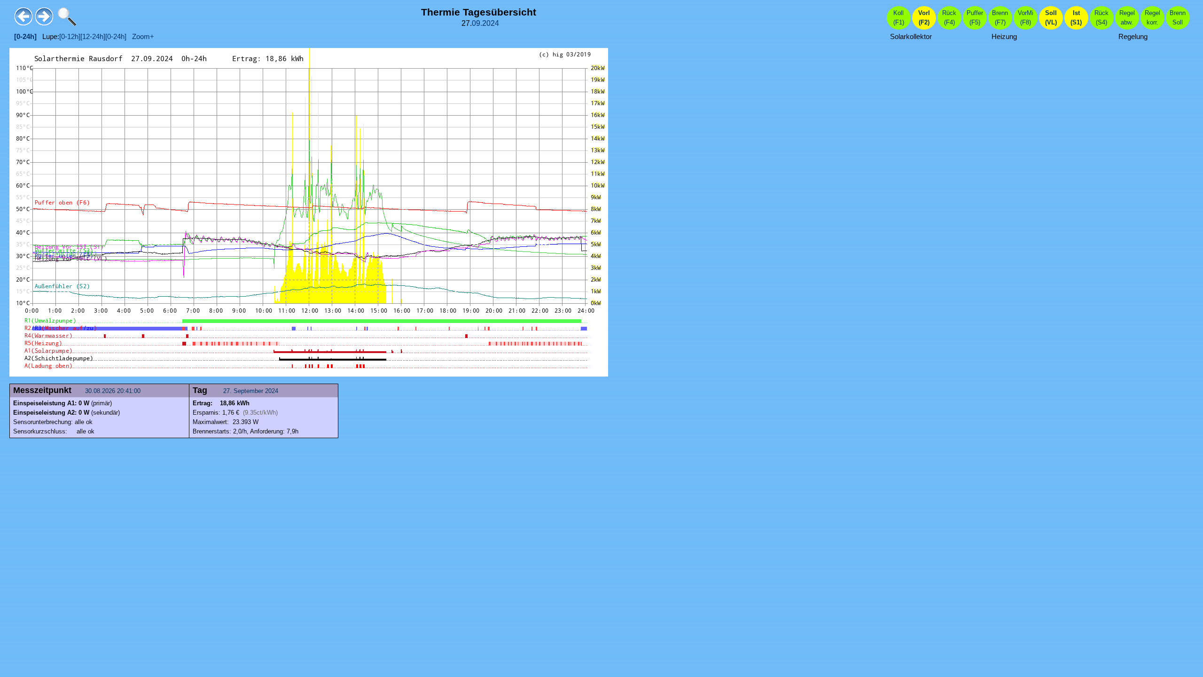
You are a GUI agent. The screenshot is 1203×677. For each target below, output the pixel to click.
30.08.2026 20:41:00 (113, 390)
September (248, 390)
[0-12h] (69, 36)
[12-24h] (92, 36)
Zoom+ (140, 36)
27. (228, 390)
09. (477, 23)
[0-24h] (115, 36)
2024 (490, 23)
